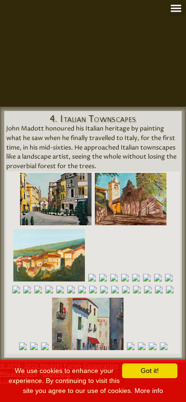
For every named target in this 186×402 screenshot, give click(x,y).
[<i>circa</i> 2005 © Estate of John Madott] (136, 280)
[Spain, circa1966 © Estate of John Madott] (87, 326)
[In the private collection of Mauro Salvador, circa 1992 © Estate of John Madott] (141, 348)
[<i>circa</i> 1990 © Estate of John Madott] (92, 280)
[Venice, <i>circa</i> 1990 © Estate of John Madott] (125, 280)
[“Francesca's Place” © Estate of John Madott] (148, 292)
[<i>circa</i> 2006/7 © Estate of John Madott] (103, 280)
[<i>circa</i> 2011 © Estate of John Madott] (49, 257)
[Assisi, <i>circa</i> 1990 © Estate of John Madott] (147, 280)
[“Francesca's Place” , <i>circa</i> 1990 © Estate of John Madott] (158, 280)
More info (148, 390)
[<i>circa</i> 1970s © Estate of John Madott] (130, 201)
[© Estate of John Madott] (56, 201)
